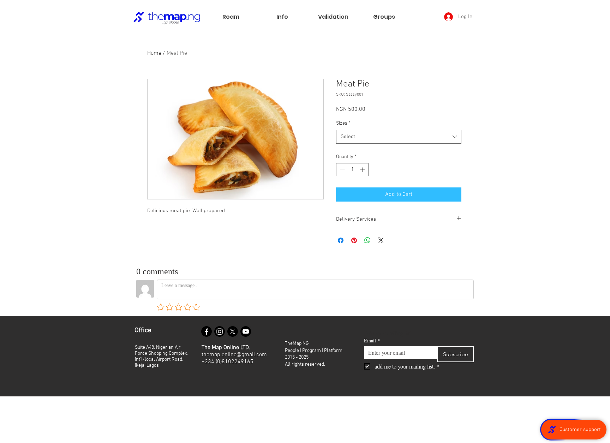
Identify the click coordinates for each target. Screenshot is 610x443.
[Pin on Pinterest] (354, 240)
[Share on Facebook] (340, 240)
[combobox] (398, 137)
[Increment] (363, 169)
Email (372, 340)
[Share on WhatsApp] (367, 240)
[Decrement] (341, 169)
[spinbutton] (352, 169)
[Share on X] (381, 240)
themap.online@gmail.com (234, 354)
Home (154, 53)
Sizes (343, 123)
